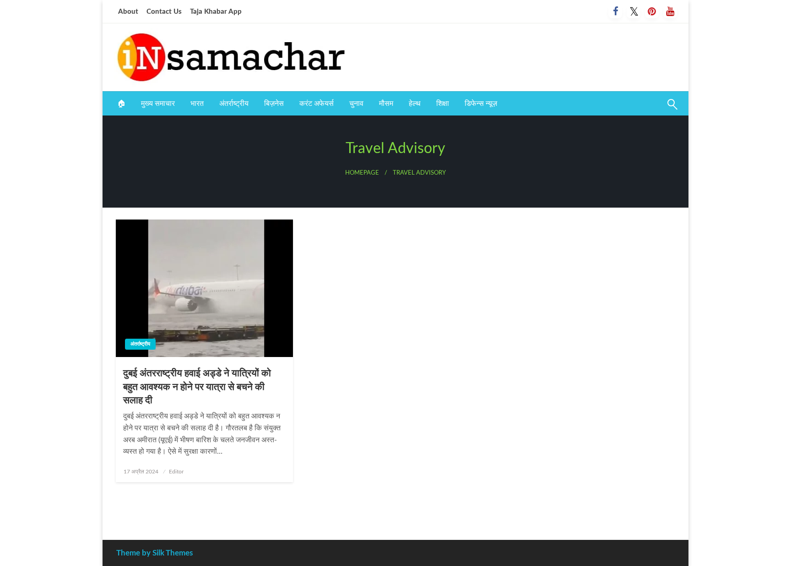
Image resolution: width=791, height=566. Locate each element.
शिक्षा (442, 103)
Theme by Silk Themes (154, 553)
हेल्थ (415, 103)
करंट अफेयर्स (316, 103)
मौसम (386, 103)
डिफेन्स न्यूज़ (481, 103)
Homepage (362, 173)
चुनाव (356, 103)
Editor (176, 471)
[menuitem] (121, 103)
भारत (197, 103)
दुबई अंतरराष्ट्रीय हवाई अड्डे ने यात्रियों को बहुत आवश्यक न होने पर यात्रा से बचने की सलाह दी (197, 386)
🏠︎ (121, 103)
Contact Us (164, 11)
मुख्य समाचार (158, 103)
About (128, 11)
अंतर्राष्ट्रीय (234, 103)
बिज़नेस (274, 103)
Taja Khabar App (216, 11)
